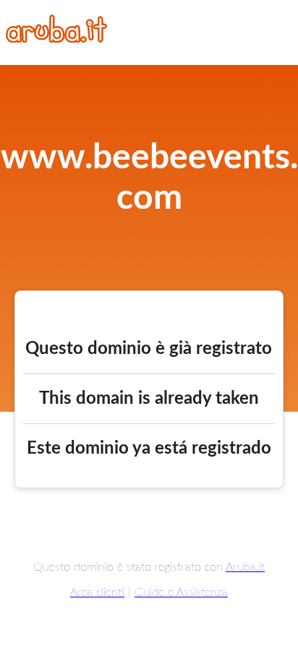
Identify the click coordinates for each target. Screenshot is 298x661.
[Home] (56, 39)
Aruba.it (245, 567)
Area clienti (97, 592)
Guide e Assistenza (181, 592)
